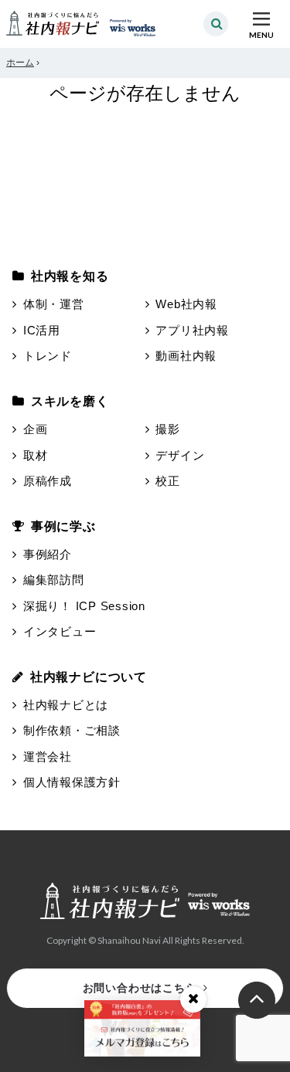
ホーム (20, 62)
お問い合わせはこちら (140, 988)
